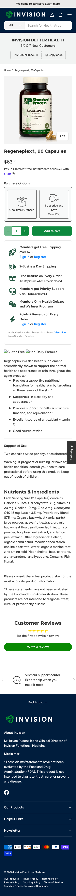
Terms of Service (53, 882)
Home (7, 70)
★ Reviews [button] (71, 452)
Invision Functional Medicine (29, 872)
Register (40, 257)
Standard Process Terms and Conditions (26, 886)
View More (60, 332)
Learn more (52, 3)
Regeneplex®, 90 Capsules (30, 70)
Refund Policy (50, 878)
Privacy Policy (30, 878)
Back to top (36, 702)
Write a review (38, 647)
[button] (60, 14)
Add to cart (52, 231)
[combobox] (38, 25)
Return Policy (11, 882)
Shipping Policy (31, 882)
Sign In (24, 257)
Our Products (11, 878)
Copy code (56, 55)
